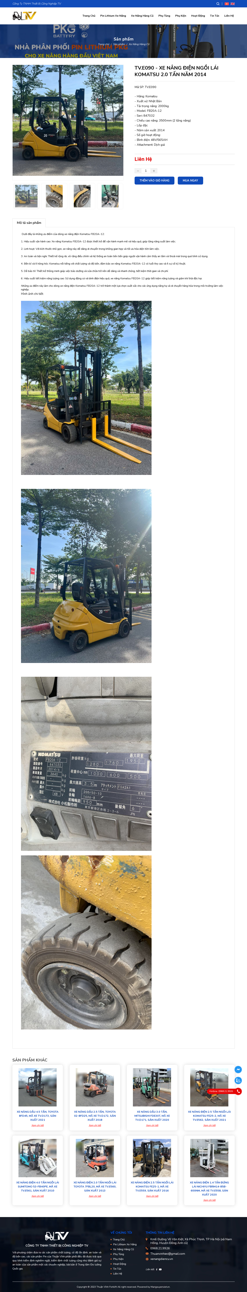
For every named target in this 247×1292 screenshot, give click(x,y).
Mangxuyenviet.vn (160, 1286)
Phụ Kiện (180, 16)
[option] (68, 120)
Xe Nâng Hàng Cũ (142, 16)
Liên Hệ (229, 16)
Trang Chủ (89, 16)
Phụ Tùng (164, 16)
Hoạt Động (198, 16)
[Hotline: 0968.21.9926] (238, 1091)
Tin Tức (214, 16)
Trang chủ (103, 44)
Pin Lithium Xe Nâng (113, 16)
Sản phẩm (119, 44)
